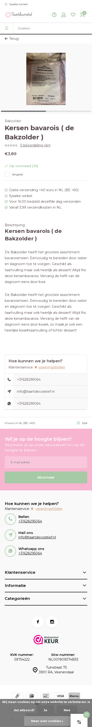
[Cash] (18, 696)
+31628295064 (29, 379)
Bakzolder (13, 121)
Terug (14, 38)
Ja (45, 710)
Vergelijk (17, 174)
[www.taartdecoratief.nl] (19, 15)
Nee (67, 710)
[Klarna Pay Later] (74, 696)
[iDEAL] (32, 696)
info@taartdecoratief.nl (35, 391)
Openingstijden (51, 367)
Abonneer (46, 477)
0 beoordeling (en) (35, 145)
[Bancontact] (46, 696)
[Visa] (60, 696)
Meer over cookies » (47, 721)
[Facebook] (38, 622)
